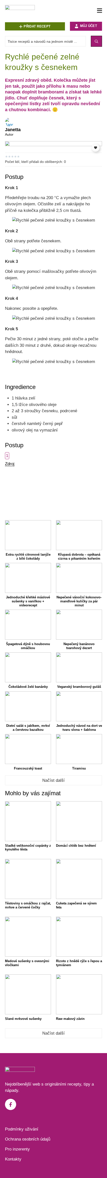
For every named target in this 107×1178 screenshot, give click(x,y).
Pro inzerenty (17, 1149)
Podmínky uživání (21, 1129)
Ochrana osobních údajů (27, 1139)
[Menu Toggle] (99, 10)
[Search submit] (96, 41)
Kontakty (13, 1159)
